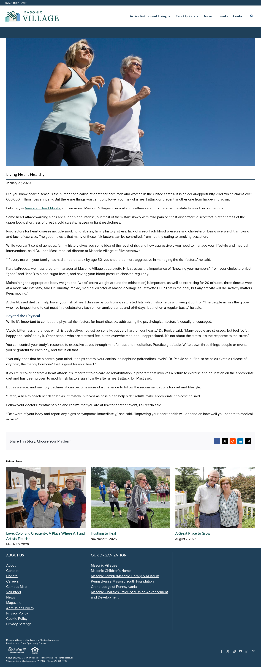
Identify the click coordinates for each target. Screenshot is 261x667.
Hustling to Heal (103, 533)
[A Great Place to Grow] (215, 469)
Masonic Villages (104, 565)
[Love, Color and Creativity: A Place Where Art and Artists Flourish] (46, 469)
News (10, 597)
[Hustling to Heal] (130, 469)
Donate (12, 575)
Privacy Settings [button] (18, 623)
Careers (12, 581)
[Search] (252, 16)
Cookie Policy (17, 618)
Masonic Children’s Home (111, 570)
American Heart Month (42, 208)
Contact (12, 570)
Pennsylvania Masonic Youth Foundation (122, 581)
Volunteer (13, 591)
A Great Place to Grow (192, 533)
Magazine (13, 602)
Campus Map (16, 586)
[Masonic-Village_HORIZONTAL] (32, 12)
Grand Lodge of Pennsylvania (114, 586)
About (11, 565)
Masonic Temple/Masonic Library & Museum (125, 575)
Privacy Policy (17, 613)
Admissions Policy (20, 607)
